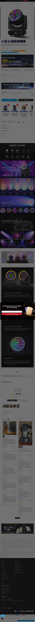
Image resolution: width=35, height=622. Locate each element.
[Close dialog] (33, 303)
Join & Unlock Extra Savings (12, 314)
